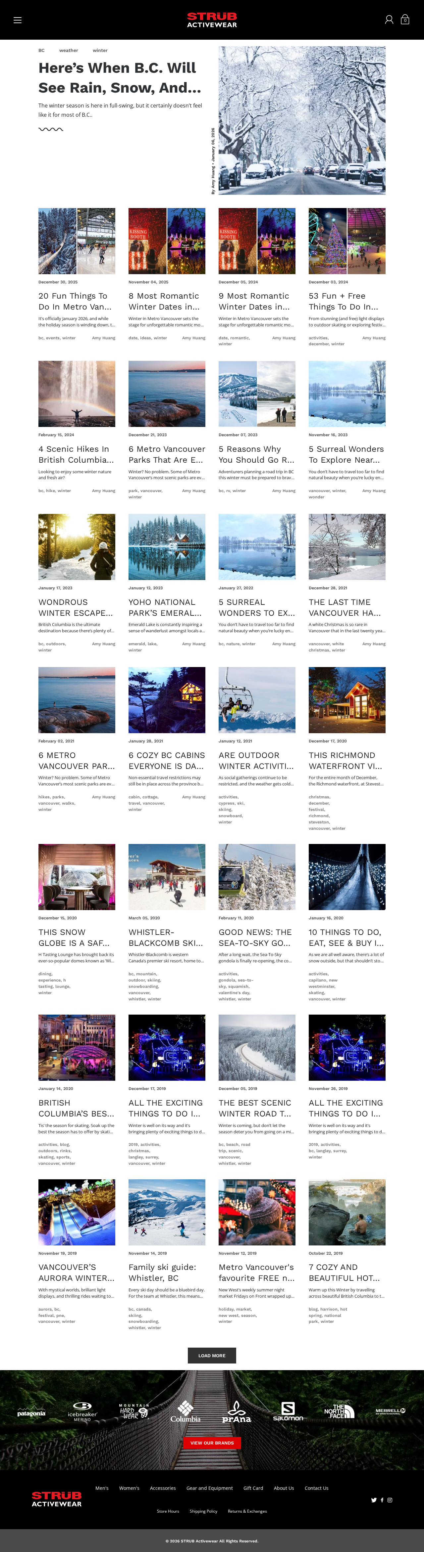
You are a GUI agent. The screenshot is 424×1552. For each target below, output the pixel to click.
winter (100, 50)
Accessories (163, 1488)
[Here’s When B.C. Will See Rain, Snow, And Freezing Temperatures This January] (302, 120)
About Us (284, 1488)
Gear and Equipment (209, 1488)
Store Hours (168, 1511)
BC (41, 50)
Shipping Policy (203, 1511)
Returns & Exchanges (247, 1511)
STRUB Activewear (199, 1541)
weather (68, 50)
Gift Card (253, 1488)
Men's (102, 1488)
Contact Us (317, 1488)
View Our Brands (212, 1443)
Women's (129, 1488)
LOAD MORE (212, 1355)
